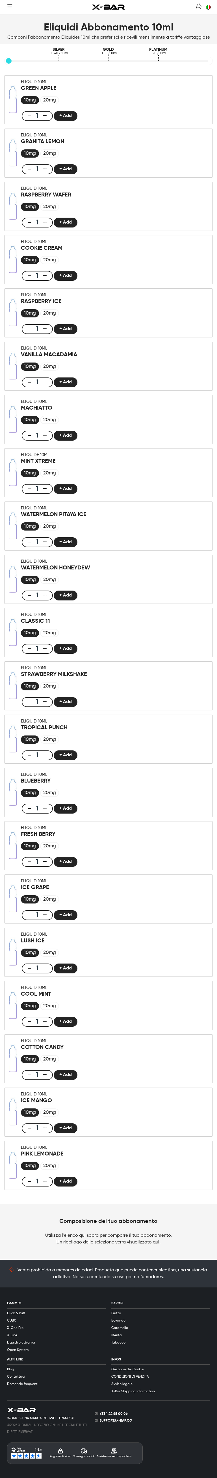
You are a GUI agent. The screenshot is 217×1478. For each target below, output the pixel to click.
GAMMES (14, 1303)
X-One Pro (15, 1328)
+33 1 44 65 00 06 (113, 1414)
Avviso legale (122, 1384)
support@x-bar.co (115, 1420)
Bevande (118, 1320)
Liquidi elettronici (21, 1342)
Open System (18, 1350)
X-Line (12, 1335)
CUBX (11, 1320)
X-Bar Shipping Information (133, 1391)
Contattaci (16, 1376)
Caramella (119, 1328)
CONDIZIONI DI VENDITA (130, 1376)
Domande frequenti (22, 1384)
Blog (10, 1369)
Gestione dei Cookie (127, 1369)
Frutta (116, 1313)
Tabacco (118, 1342)
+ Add (65, 116)
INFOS (116, 1359)
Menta (116, 1335)
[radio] (30, 100)
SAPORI (117, 1303)
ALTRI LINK (15, 1359)
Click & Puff (16, 1313)
